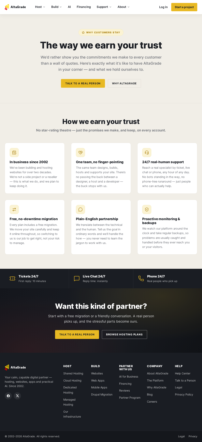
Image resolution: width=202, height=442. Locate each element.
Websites (97, 373)
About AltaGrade (157, 373)
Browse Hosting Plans (124, 334)
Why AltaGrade (124, 83)
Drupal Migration (101, 394)
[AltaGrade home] (15, 7)
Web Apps (97, 380)
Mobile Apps (99, 387)
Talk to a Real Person (83, 83)
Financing (84, 7)
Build (54, 7)
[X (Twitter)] (17, 395)
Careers (152, 401)
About (122, 7)
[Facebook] (8, 395)
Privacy (193, 436)
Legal (178, 387)
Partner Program (129, 397)
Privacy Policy (184, 394)
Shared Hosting (73, 373)
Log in (163, 7)
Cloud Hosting (72, 380)
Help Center (182, 373)
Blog (150, 394)
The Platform (155, 380)
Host (38, 7)
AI (69, 7)
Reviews (124, 390)
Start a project (184, 7)
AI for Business (128, 376)
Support (102, 7)
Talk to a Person (185, 380)
